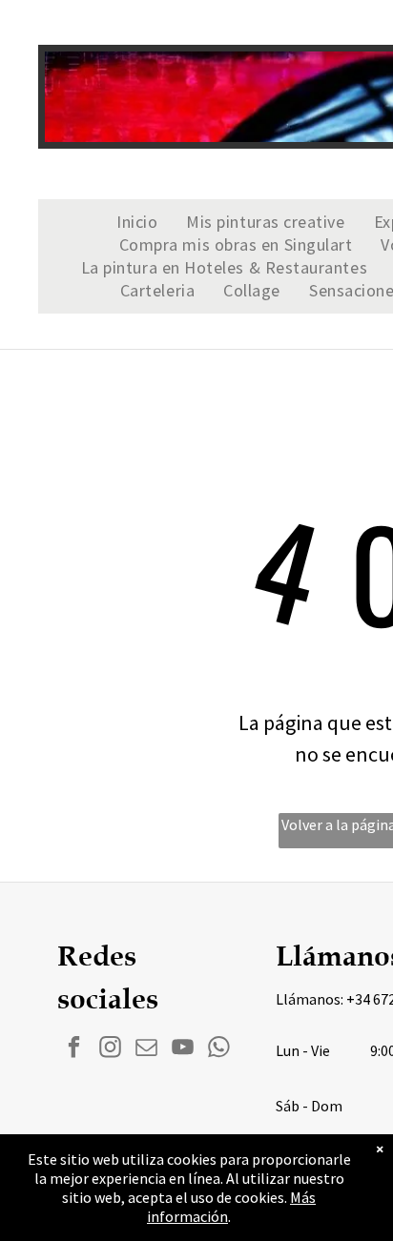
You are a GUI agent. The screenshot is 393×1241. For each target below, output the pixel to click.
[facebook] (74, 1049)
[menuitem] (137, 222)
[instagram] (110, 1049)
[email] (146, 1049)
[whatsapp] (219, 1049)
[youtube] (182, 1049)
